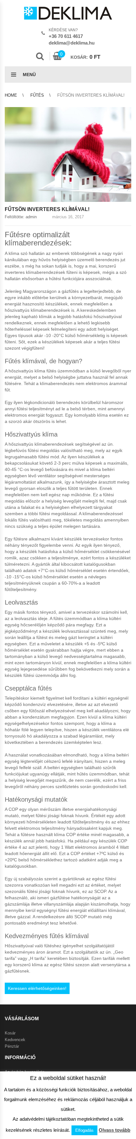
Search (39, 56)
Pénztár (12, 1046)
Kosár (10, 1033)
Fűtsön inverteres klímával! (47, 209)
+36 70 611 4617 (66, 36)
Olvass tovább (114, 1130)
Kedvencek (15, 1039)
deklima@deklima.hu (72, 42)
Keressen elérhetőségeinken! (37, 988)
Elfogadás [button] (84, 1130)
